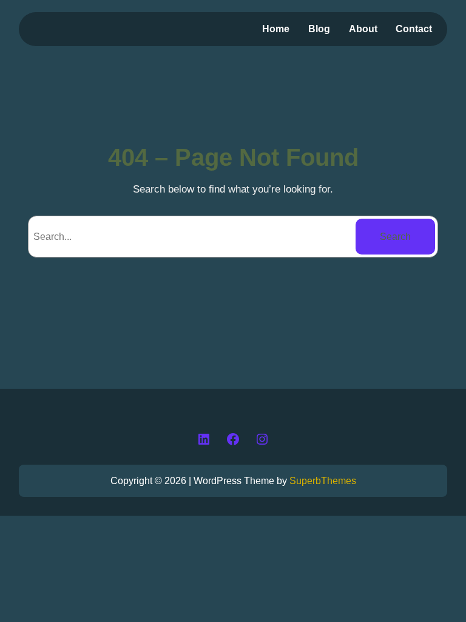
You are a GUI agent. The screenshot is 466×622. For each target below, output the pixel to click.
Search (395, 236)
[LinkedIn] (204, 439)
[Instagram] (262, 439)
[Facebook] (233, 439)
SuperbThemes (322, 481)
